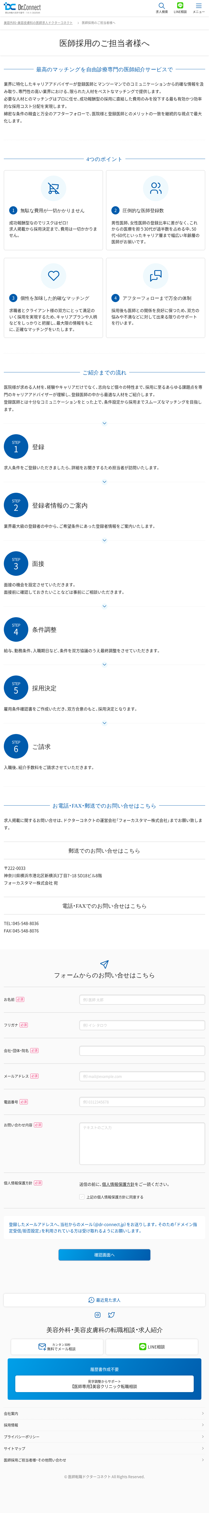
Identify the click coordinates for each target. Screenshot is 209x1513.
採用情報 (11, 1424)
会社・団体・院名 (16, 1050)
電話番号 (11, 1101)
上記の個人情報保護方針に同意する (114, 1197)
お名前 (9, 999)
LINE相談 (156, 1347)
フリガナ (11, 1025)
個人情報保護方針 (18, 1182)
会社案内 (11, 1413)
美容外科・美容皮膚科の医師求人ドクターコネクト (38, 22)
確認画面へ (104, 1255)
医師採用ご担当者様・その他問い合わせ (35, 1459)
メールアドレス (16, 1076)
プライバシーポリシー (22, 1436)
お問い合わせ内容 (18, 1124)
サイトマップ (14, 1448)
